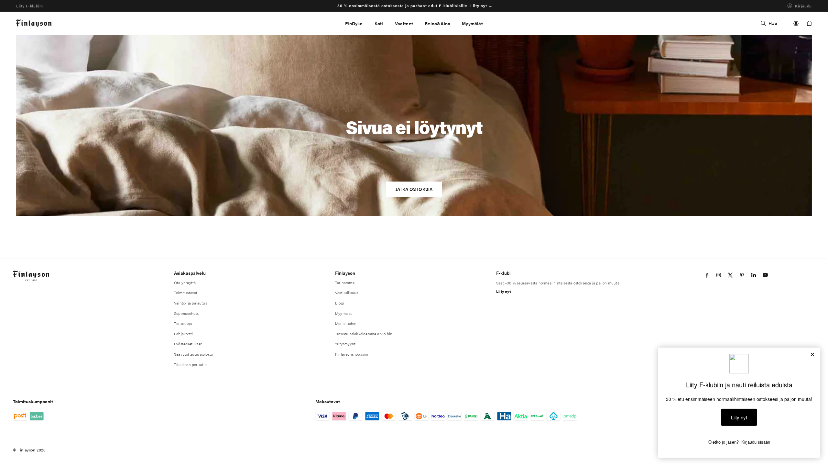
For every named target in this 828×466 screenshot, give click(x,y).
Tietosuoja (183, 323)
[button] (379, 23)
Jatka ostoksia (414, 189)
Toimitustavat (186, 292)
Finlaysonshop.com (351, 354)
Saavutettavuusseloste (193, 354)
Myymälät (343, 313)
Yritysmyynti (345, 344)
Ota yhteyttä (185, 282)
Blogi (339, 303)
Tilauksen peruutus (191, 364)
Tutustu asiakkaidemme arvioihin (363, 334)
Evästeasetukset (188, 344)
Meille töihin (346, 323)
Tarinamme (344, 282)
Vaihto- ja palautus (190, 303)
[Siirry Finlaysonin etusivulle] (34, 23)
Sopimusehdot (186, 313)
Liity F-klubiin (29, 5)
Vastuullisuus (346, 292)
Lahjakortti (183, 334)
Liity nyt (503, 291)
